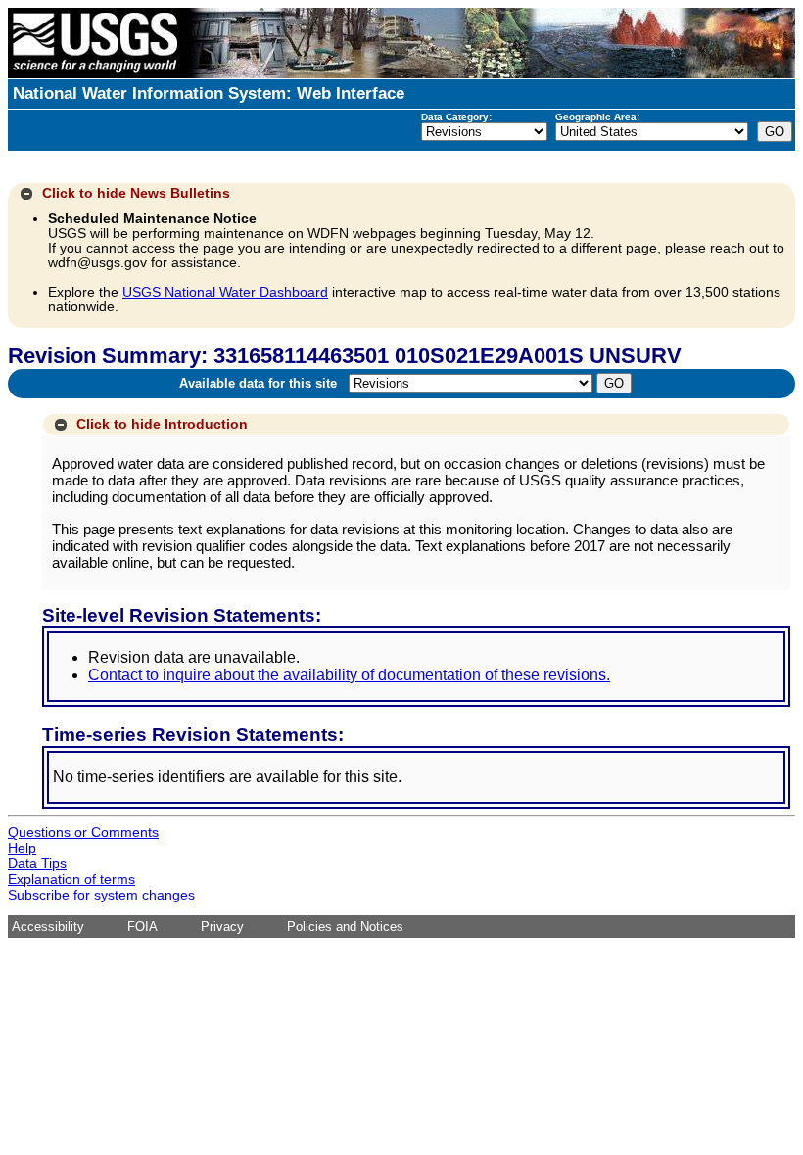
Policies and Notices (345, 926)
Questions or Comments (83, 832)
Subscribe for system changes (101, 894)
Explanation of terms (71, 879)
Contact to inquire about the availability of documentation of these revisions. (349, 675)
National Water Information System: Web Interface (208, 93)
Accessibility (48, 926)
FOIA (142, 926)
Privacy (222, 926)
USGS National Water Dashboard (225, 292)
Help (22, 847)
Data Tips (37, 863)
